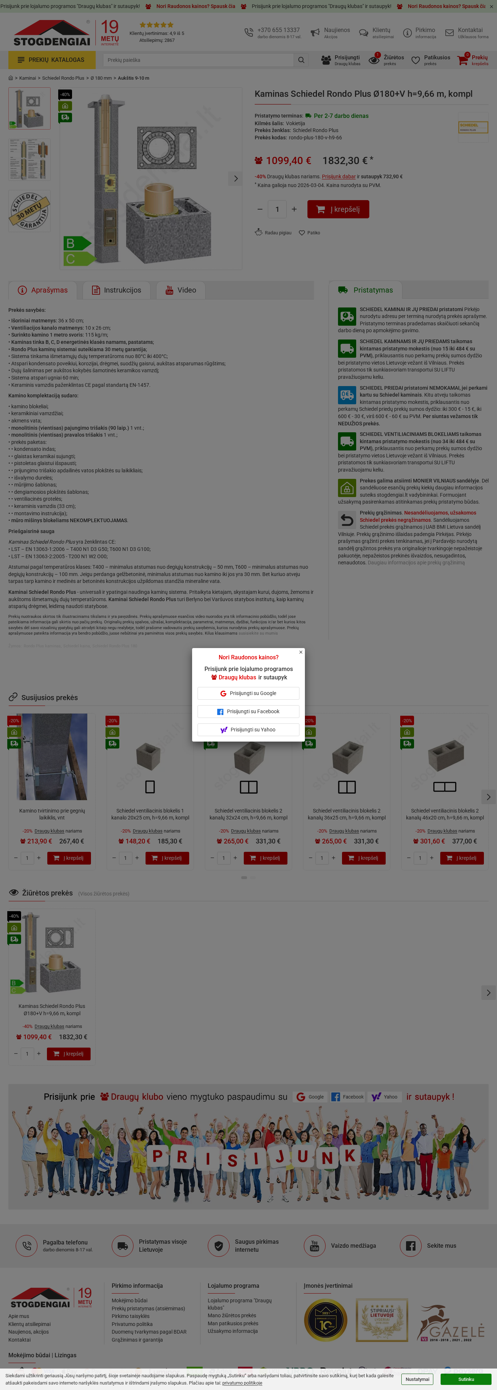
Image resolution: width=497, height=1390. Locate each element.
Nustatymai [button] (417, 1379)
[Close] (304, 655)
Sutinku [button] (466, 1379)
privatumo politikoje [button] (242, 1383)
